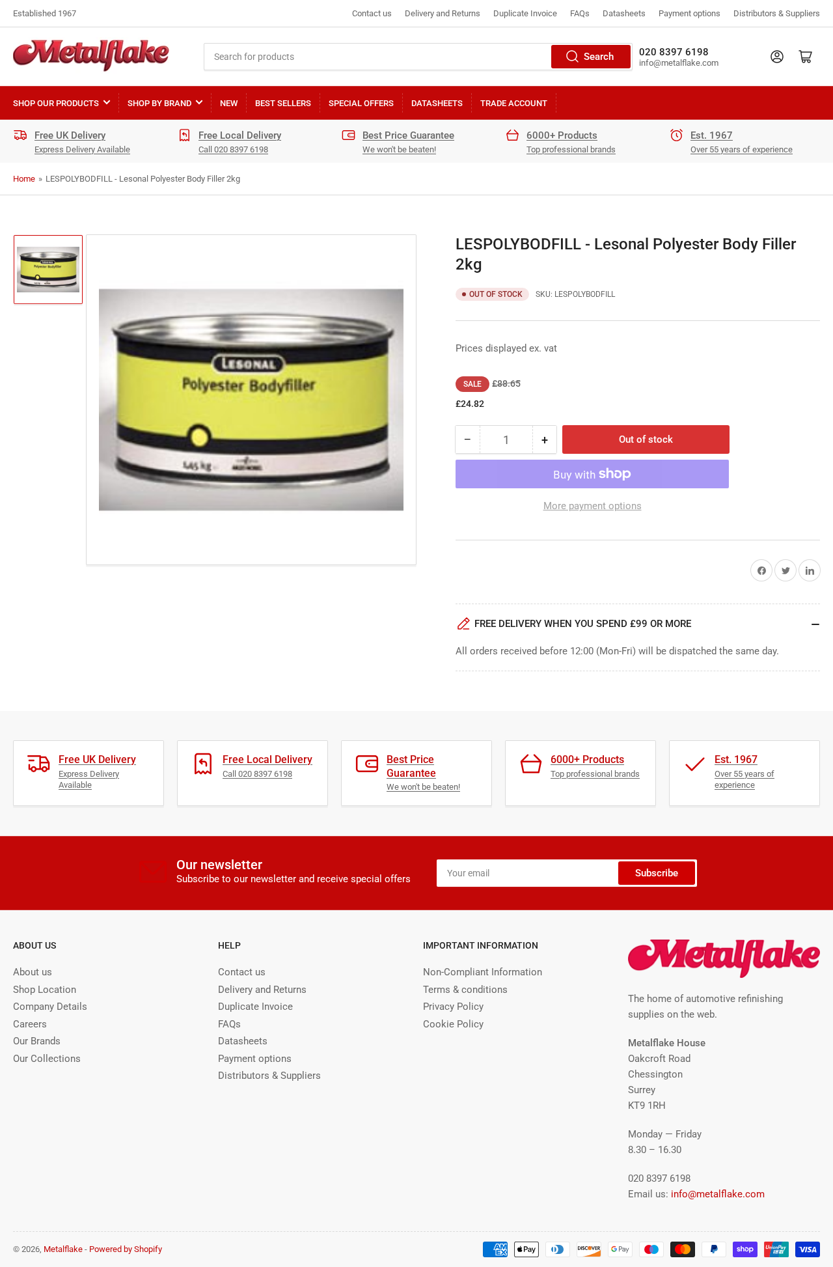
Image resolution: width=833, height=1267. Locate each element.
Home (24, 179)
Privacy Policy (453, 1006)
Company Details (50, 1006)
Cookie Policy (453, 1024)
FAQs (580, 13)
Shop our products (56, 103)
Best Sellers (283, 103)
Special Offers (361, 103)
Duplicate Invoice (525, 13)
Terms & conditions (465, 989)
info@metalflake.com (718, 1194)
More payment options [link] (592, 506)
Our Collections (47, 1059)
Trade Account (513, 103)
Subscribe (656, 873)
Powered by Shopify (125, 1249)
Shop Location (44, 989)
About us (32, 972)
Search (599, 57)
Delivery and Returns (442, 13)
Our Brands (37, 1041)
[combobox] (418, 56)
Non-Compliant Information (482, 972)
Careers (30, 1024)
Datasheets (624, 13)
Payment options (689, 13)
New (229, 103)
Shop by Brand (159, 103)
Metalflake (63, 1249)
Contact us (372, 13)
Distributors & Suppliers (776, 13)
